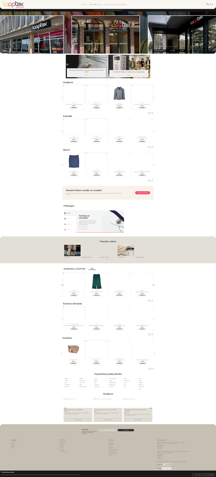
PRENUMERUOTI (99, 243)
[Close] (123, 229)
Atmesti (202, 474)
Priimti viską (210, 474)
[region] (108, 474)
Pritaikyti (196, 474)
